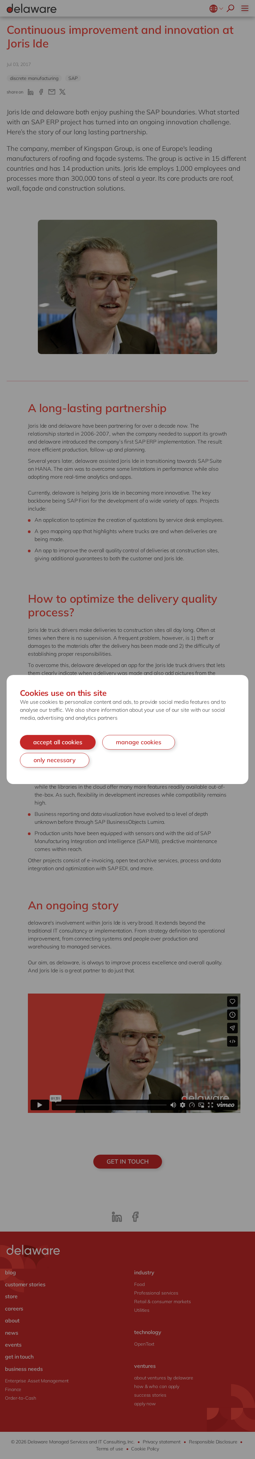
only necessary (55, 760)
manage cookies (138, 742)
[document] (127, 729)
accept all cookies (57, 742)
